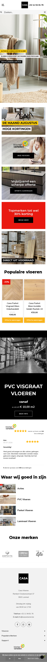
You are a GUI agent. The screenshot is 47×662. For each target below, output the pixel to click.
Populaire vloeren (23, 271)
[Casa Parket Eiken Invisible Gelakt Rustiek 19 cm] (34, 289)
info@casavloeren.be (26, 617)
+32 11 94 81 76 (36, 5)
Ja (9, 658)
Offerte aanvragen (13, 320)
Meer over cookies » (34, 658)
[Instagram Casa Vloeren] (23, 624)
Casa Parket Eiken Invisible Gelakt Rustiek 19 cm (34, 306)
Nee (19, 658)
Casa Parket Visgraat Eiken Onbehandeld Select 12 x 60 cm (12, 306)
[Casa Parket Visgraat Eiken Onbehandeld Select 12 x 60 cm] (12, 289)
